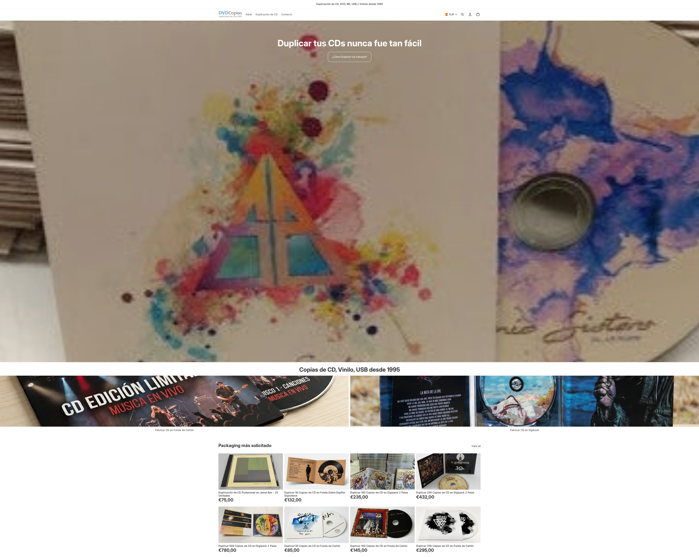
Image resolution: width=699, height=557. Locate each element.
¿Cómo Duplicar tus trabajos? (349, 56)
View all (476, 446)
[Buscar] (462, 14)
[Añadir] (277, 484)
